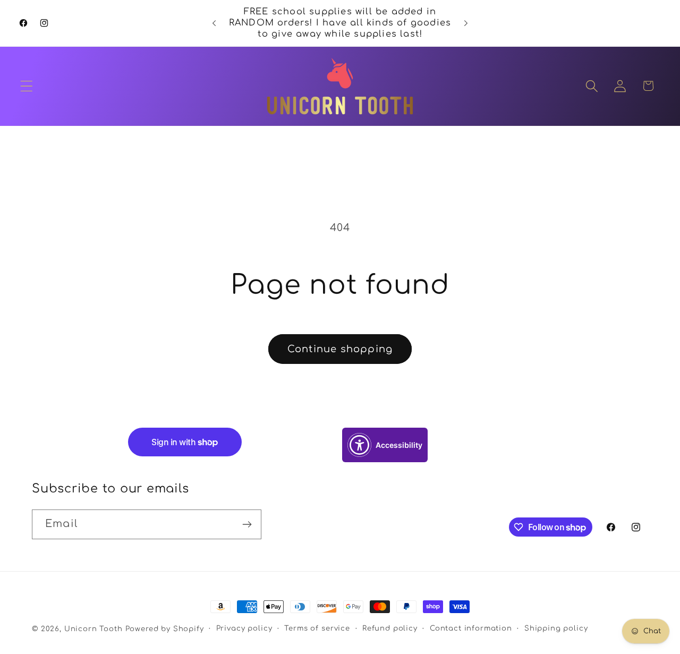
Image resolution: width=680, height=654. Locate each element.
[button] (27, 86)
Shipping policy (556, 628)
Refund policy (390, 628)
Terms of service (317, 628)
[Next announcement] (466, 23)
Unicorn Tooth (93, 629)
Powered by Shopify (164, 629)
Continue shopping (340, 349)
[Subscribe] (247, 524)
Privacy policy (244, 628)
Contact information (471, 628)
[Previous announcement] (214, 23)
